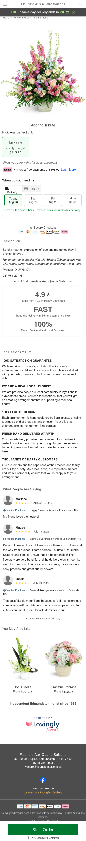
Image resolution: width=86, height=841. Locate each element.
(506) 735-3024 (43, 763)
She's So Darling (39, 539)
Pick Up (34, 189)
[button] (77, 832)
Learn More (68, 170)
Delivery (12, 191)
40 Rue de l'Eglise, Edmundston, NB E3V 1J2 (43, 759)
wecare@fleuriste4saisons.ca (43, 767)
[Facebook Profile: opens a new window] (43, 780)
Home (6, 17)
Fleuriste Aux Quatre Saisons (43, 4)
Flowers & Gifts (21, 17)
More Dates (72, 200)
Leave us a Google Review (43, 792)
